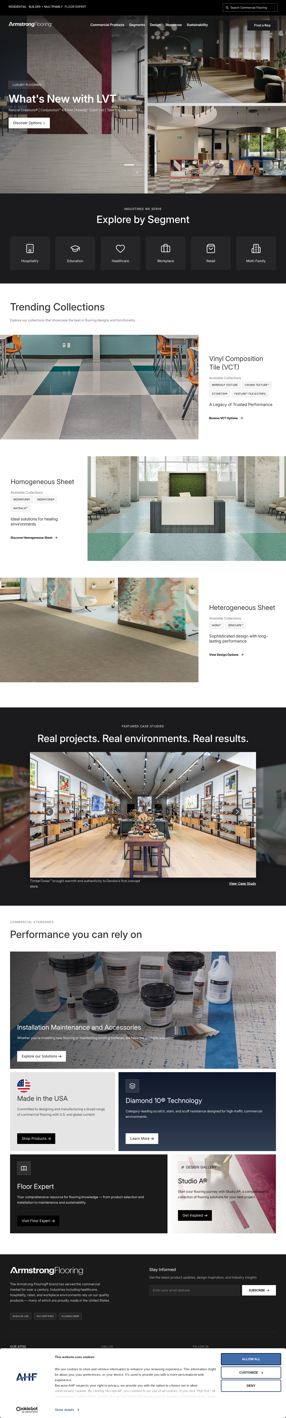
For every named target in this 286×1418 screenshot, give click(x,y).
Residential (18, 6)
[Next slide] (237, 812)
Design (155, 25)
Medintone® (45, 499)
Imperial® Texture (225, 384)
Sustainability (197, 25)
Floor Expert (75, 6)
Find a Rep (262, 25)
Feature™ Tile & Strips (250, 393)
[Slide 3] (246, 167)
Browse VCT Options (223, 418)
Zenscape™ (235, 625)
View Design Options (223, 654)
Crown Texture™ (257, 384)
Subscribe (259, 1290)
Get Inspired (193, 1215)
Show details (64, 1410)
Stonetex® (219, 393)
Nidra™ (216, 625)
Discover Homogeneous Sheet (31, 537)
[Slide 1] (184, 168)
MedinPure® (21, 499)
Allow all (251, 1359)
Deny (251, 1385)
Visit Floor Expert (37, 1221)
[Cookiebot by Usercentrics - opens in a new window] (27, 1410)
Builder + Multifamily (46, 6)
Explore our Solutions (40, 1056)
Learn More (140, 1138)
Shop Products (35, 1138)
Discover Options (28, 123)
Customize (248, 1372)
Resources (174, 25)
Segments (137, 25)
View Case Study (242, 883)
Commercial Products (107, 25)
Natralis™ (20, 508)
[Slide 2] (216, 167)
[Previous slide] (49, 812)
